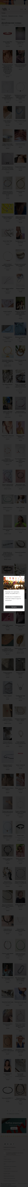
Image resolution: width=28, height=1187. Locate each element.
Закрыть (21, 574)
